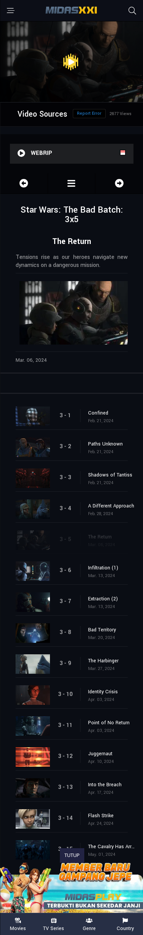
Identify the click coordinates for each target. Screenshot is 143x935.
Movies (18, 928)
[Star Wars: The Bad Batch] (71, 183)
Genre (89, 928)
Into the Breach (105, 784)
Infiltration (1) (103, 567)
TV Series (53, 928)
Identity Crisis (103, 691)
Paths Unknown (105, 444)
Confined (98, 413)
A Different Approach (111, 505)
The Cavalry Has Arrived (111, 846)
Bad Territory (102, 629)
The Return (100, 536)
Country (125, 928)
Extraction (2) (103, 598)
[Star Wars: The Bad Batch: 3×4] (24, 183)
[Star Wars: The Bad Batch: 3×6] (119, 183)
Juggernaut (100, 753)
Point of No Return (109, 722)
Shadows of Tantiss (110, 475)
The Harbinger (103, 660)
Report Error (89, 113)
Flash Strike (101, 815)
